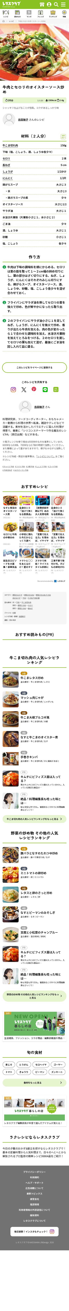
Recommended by (46, 581)
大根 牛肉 (30, 466)
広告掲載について (34, 1188)
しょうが (8, 171)
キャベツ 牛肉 (9, 466)
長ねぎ (6, 165)
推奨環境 (34, 1204)
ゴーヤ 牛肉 (53, 466)
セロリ (6, 158)
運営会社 (34, 1199)
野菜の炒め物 (29, 595)
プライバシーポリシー (34, 1171)
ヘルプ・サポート (34, 1182)
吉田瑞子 (23, 119)
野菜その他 (22, 605)
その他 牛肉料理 (33, 598)
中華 (14, 612)
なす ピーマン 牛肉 (21, 470)
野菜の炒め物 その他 (43, 595)
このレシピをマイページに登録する (34, 367)
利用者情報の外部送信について (34, 1209)
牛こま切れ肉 (10, 145)
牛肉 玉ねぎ (8, 470)
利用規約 (34, 1177)
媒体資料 (34, 1215)
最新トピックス (34, 1193)
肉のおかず (17, 598)
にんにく (8, 178)
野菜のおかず (17, 595)
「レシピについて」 (45, 456)
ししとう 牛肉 (42, 466)
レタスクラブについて (34, 1220)
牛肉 (24, 598)
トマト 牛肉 (20, 466)
